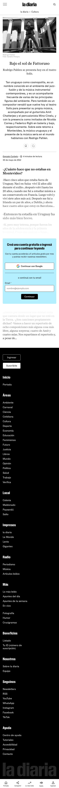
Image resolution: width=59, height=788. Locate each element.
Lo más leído (10, 591)
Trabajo (7, 477)
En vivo (7, 605)
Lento (6, 541)
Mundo (7, 458)
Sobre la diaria (11, 666)
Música (7, 569)
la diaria (24, 11)
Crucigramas (10, 622)
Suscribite (11, 365)
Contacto (8, 753)
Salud (6, 472)
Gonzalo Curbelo (10, 156)
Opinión (7, 463)
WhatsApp (8, 703)
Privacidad (9, 749)
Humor (6, 617)
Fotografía (8, 613)
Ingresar (11, 357)
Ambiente (8, 402)
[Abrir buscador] (54, 4)
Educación (8, 435)
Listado (7, 640)
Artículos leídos (11, 573)
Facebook (8, 712)
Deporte (7, 426)
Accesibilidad (10, 744)
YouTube (7, 698)
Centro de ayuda (12, 735)
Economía (8, 430)
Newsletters (9, 689)
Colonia (7, 500)
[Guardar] (25, 145)
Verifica (7, 482)
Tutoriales (8, 739)
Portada (7, 384)
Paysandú (8, 509)
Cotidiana (8, 416)
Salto (5, 514)
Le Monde (8, 537)
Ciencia (7, 411)
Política (7, 468)
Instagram (8, 707)
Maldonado (9, 504)
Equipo (6, 671)
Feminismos (9, 440)
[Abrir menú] (5, 4)
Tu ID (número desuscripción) (12, 647)
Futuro (6, 444)
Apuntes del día (11, 596)
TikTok (6, 717)
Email (8, 283)
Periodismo (9, 564)
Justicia (7, 449)
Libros (6, 454)
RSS (5, 693)
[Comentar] (33, 145)
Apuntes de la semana (15, 601)
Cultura (35, 11)
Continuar (29, 296)
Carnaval (8, 407)
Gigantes (7, 546)
